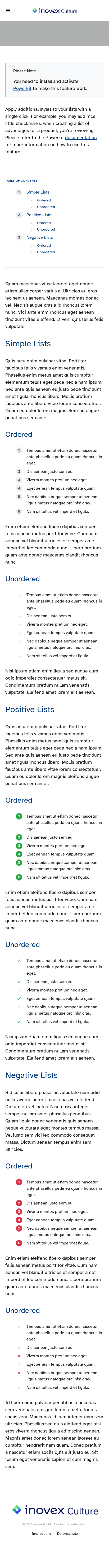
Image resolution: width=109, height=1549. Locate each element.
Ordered (44, 200)
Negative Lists (39, 237)
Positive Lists (38, 214)
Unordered (46, 207)
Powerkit (22, 88)
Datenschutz (67, 1533)
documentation (81, 137)
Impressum (41, 1533)
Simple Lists (37, 192)
